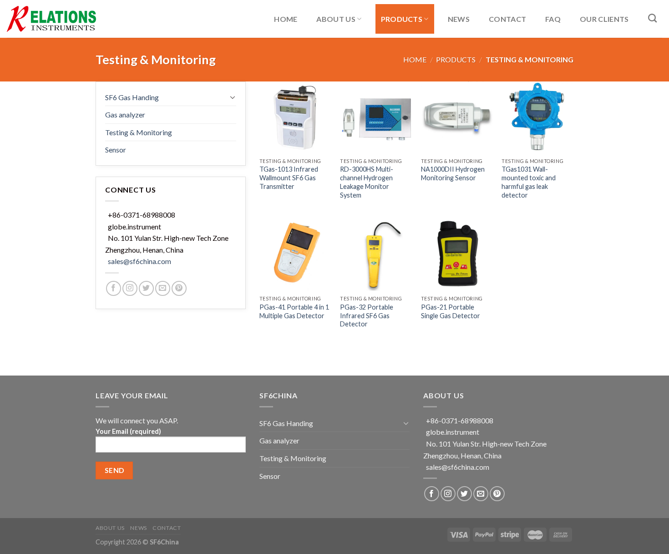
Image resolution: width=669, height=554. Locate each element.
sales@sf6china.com (139, 261)
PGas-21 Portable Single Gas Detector (450, 311)
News (459, 19)
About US (335, 19)
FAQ (553, 19)
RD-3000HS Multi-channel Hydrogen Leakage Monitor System (366, 181)
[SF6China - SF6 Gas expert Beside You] (52, 19)
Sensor (115, 149)
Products (402, 19)
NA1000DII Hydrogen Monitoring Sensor (453, 173)
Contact (507, 19)
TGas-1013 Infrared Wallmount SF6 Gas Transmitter (288, 177)
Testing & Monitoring (138, 132)
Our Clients (604, 19)
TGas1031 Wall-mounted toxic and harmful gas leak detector (529, 181)
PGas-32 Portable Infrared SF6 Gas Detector (366, 315)
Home (285, 19)
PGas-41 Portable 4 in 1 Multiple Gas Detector (294, 311)
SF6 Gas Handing (132, 97)
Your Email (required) (128, 431)
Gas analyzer (125, 114)
